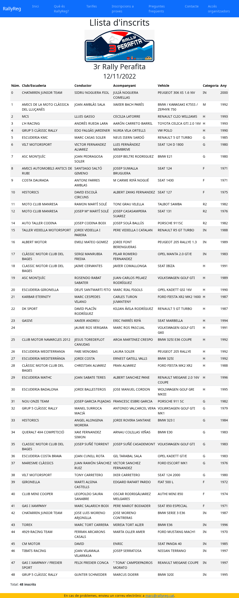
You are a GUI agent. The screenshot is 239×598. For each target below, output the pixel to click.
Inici (35, 6)
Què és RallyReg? (61, 8)
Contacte (192, 6)
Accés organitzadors (219, 8)
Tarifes (91, 6)
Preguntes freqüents (157, 8)
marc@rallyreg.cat (159, 595)
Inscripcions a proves (123, 8)
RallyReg (12, 8)
